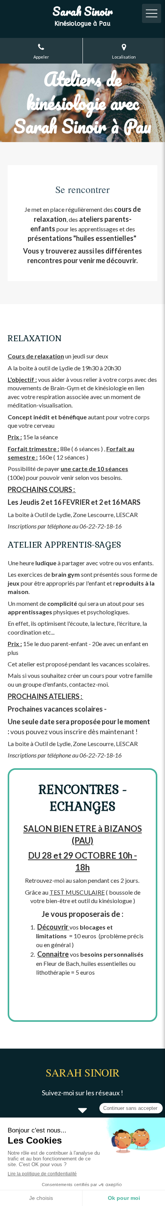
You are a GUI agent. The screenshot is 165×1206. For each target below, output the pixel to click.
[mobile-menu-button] (151, 13)
